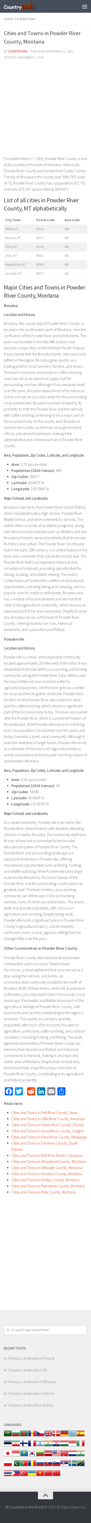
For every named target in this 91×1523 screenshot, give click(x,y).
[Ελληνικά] (73, 1436)
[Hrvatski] (56, 1445)
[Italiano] (81, 1445)
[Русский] (40, 1465)
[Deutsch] (64, 1436)
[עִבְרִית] (40, 1445)
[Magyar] (64, 1445)
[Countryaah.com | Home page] (24, 6)
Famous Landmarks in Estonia (31, 1393)
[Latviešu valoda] (48, 1455)
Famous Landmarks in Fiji (27, 1370)
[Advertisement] (45, 110)
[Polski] (8, 1465)
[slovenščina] (56, 1465)
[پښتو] (16, 1465)
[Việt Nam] (40, 1475)
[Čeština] (40, 1436)
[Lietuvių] (40, 1455)
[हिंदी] (48, 1445)
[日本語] (8, 1455)
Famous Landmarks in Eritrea (30, 1405)
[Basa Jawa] (16, 1455)
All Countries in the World (24, 1507)
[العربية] (8, 1436)
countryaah (18, 51)
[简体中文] (48, 1475)
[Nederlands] (73, 1455)
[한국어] (32, 1455)
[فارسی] (16, 1445)
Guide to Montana (19, 19)
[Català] (32, 1436)
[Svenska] (73, 1465)
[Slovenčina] (48, 1465)
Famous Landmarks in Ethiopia (32, 1381)
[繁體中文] (56, 1475)
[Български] (16, 1436)
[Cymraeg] (48, 1436)
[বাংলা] (24, 1436)
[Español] (81, 1436)
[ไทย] (8, 1475)
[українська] (32, 1475)
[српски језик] (64, 1465)
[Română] (32, 1465)
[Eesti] (8, 1445)
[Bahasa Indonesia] (73, 1445)
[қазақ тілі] (24, 1455)
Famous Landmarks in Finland (31, 1358)
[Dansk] (56, 1436)
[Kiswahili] (81, 1465)
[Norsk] (64, 1455)
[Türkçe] (24, 1475)
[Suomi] (24, 1445)
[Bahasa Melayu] (56, 1455)
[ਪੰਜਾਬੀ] (81, 1455)
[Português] (24, 1465)
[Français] (32, 1445)
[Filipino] (16, 1475)
